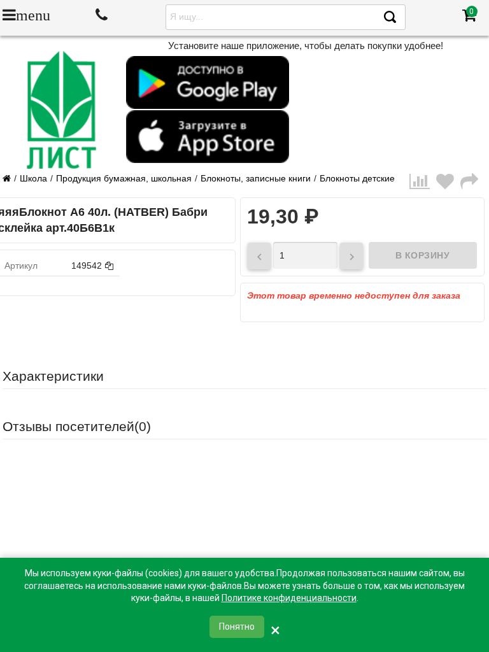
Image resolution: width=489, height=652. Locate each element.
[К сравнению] (422, 182)
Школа (33, 178)
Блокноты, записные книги (256, 178)
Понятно (237, 626)
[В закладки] (448, 182)
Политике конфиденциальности (289, 598)
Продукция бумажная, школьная (124, 178)
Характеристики (53, 376)
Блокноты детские (357, 178)
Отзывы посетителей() (77, 426)
